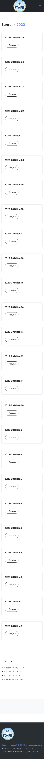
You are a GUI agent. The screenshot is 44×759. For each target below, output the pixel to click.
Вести (35, 751)
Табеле (27, 749)
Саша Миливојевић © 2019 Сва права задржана (21, 745)
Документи (7, 751)
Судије (27, 751)
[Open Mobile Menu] (40, 6)
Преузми (12, 45)
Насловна (5, 749)
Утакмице (17, 749)
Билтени (18, 751)
